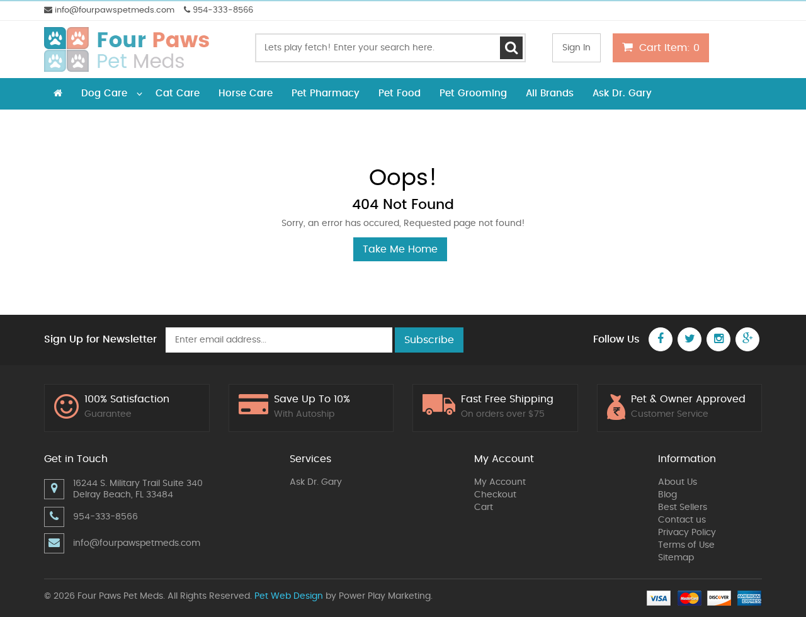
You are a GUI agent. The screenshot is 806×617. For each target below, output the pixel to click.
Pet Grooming (473, 93)
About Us (677, 482)
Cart (483, 507)
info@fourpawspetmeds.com (113, 10)
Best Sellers (682, 507)
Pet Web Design (288, 596)
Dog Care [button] (104, 93)
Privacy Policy (687, 532)
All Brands (550, 93)
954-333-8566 (221, 10)
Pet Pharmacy (326, 93)
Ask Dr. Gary (622, 93)
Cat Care (178, 93)
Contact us (682, 520)
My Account (500, 482)
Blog (667, 494)
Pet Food (399, 93)
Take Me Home (400, 249)
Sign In (576, 47)
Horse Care (246, 93)
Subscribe (429, 340)
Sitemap (676, 557)
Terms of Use (686, 545)
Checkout (495, 494)
